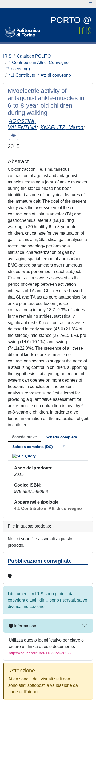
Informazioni (25, 626)
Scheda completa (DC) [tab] (32, 446)
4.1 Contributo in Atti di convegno (40, 75)
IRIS (7, 56)
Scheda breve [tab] (24, 437)
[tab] (63, 446)
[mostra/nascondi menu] (90, 4)
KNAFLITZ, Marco (61, 127)
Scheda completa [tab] (61, 437)
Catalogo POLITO (34, 56)
